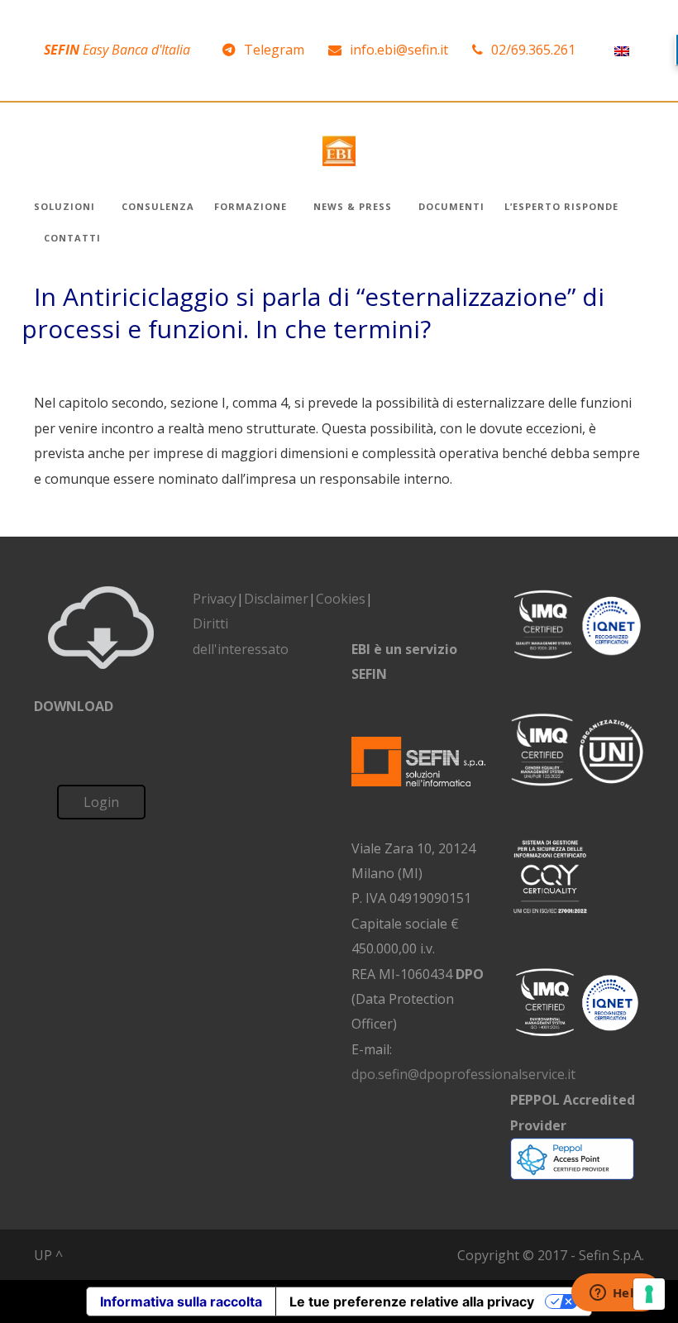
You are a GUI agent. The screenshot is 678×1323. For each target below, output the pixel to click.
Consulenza (158, 206)
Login (101, 802)
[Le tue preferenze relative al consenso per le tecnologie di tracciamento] (649, 1294)
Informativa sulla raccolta (181, 1301)
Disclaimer (276, 599)
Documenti (451, 206)
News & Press (352, 206)
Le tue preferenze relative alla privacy (411, 1301)
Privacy (214, 599)
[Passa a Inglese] (621, 50)
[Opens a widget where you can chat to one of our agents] (616, 1294)
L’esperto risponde (561, 206)
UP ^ (48, 1255)
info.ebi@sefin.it (399, 50)
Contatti (72, 238)
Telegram (274, 50)
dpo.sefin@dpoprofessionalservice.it (463, 1074)
